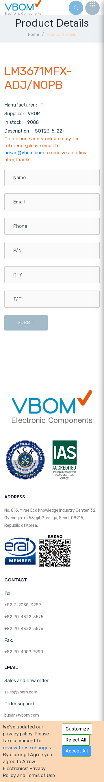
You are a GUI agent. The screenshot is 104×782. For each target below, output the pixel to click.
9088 (33, 122)
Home (33, 34)
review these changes (27, 747)
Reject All (76, 740)
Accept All (77, 751)
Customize (77, 729)
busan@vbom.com (24, 152)
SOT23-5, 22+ (50, 131)
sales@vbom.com (20, 692)
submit (26, 322)
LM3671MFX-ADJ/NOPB (38, 78)
